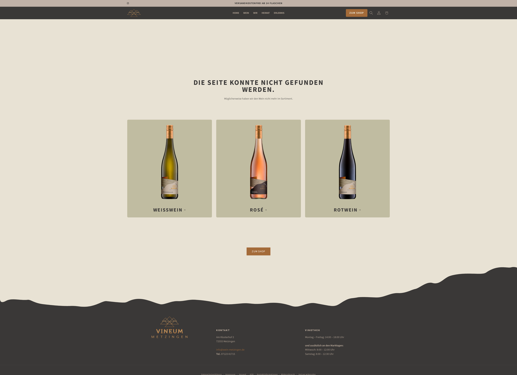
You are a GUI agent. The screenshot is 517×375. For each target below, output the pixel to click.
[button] (371, 13)
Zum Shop (258, 251)
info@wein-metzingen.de (230, 350)
